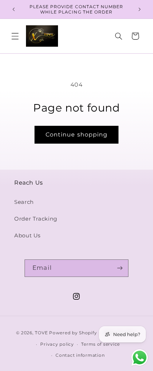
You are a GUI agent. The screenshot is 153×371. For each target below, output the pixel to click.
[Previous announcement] (13, 9)
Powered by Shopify (73, 332)
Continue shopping (76, 134)
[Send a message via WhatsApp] (139, 357)
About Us (27, 235)
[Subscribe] (119, 268)
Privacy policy (57, 344)
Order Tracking (35, 219)
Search (24, 202)
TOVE (42, 332)
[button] (15, 36)
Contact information (80, 355)
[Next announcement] (139, 9)
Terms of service (100, 344)
